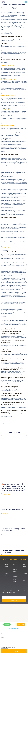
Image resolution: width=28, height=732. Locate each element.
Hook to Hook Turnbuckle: (9, 95)
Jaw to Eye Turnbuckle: (8, 110)
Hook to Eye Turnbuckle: (8, 79)
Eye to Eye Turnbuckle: (8, 65)
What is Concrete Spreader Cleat (13, 509)
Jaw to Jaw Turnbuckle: (8, 125)
